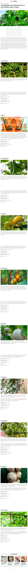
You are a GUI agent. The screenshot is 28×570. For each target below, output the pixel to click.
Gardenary (11, 191)
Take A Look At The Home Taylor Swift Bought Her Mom (23, 563)
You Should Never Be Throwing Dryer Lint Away (3, 563)
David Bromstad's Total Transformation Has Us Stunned (10, 563)
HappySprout (8, 247)
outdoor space (20, 38)
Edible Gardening (6, 3)
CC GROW (13, 486)
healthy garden (15, 37)
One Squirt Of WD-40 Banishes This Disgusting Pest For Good (17, 563)
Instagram (27, 25)
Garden (2, 3)
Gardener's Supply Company (20, 137)
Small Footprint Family (21, 399)
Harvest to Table (10, 530)
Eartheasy (2, 303)
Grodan (17, 44)
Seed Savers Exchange (9, 79)
